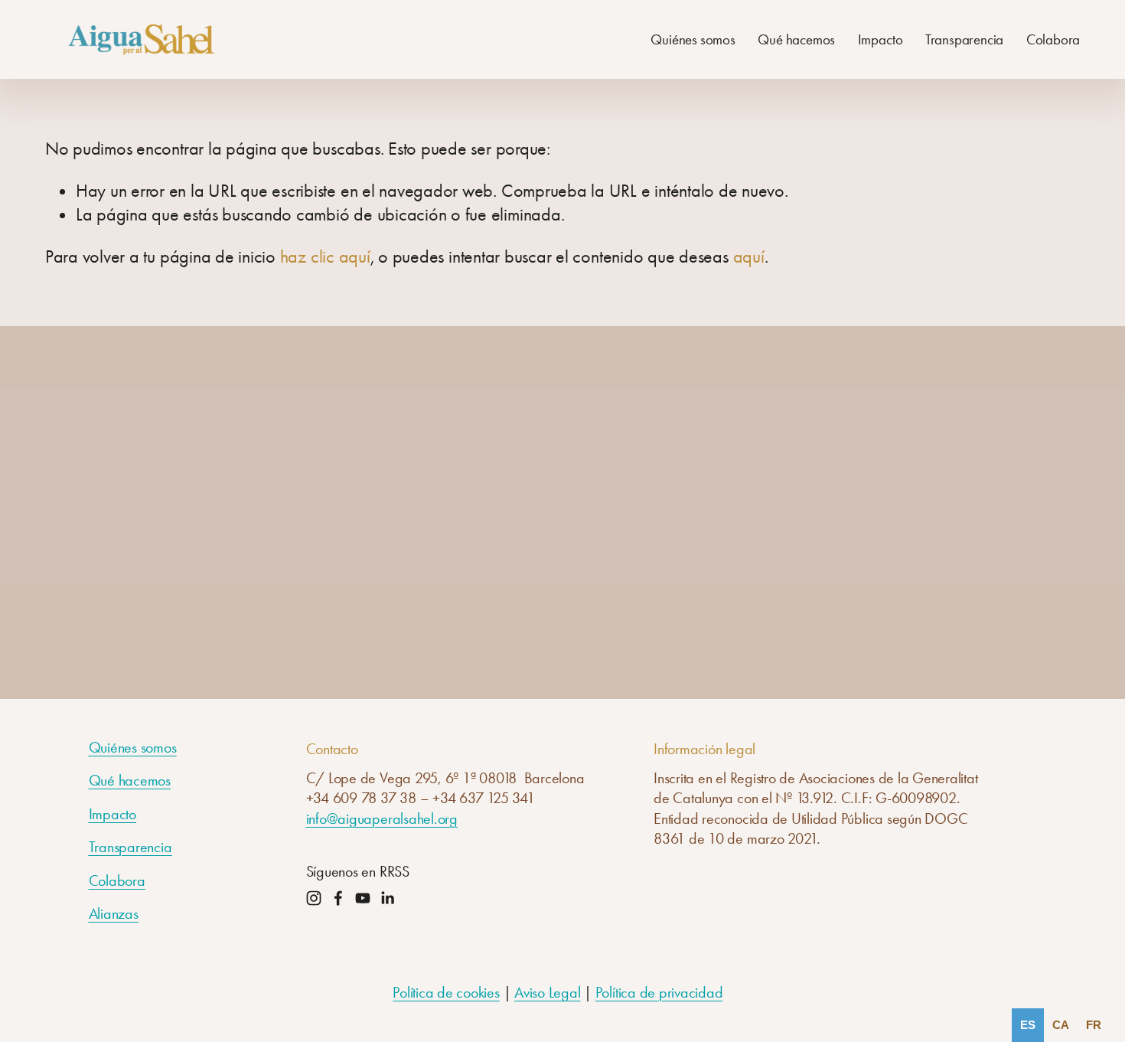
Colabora (1053, 40)
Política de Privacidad (642, 609)
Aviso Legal (547, 992)
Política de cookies (446, 992)
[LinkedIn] (387, 898)
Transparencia (964, 40)
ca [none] (1060, 1024)
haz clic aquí (325, 256)
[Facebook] (338, 898)
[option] (1061, 1025)
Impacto (880, 40)
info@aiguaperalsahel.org (382, 818)
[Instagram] (313, 898)
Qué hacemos (796, 40)
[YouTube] (362, 898)
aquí (749, 256)
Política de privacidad (659, 992)
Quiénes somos (693, 40)
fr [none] (1093, 1024)
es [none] (1027, 1024)
